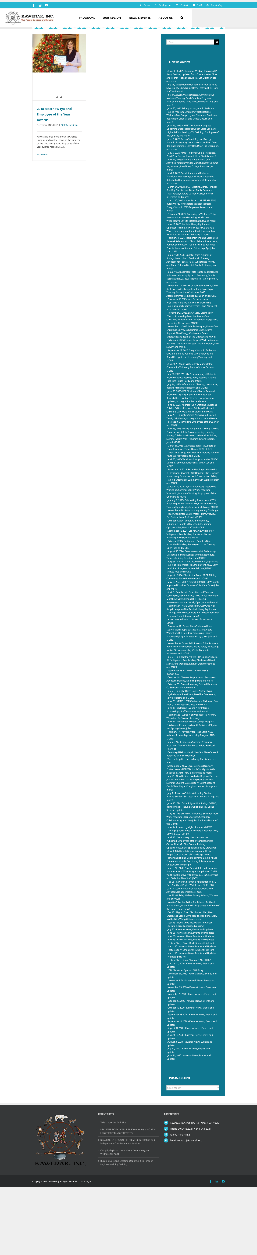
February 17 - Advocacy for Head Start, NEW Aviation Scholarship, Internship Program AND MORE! (190, 735)
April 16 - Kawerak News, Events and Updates (190, 939)
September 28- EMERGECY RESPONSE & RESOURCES (187, 672)
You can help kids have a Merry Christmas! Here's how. (192, 760)
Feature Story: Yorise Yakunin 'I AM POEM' (189, 960)
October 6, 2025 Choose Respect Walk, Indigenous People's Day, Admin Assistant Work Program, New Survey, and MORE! (192, 343)
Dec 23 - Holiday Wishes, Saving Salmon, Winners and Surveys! (192, 897)
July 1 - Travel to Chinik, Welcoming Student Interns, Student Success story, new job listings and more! (192, 796)
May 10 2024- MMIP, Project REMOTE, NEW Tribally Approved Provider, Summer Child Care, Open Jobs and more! (192, 585)
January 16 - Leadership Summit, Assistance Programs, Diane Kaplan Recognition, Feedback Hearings (191, 745)
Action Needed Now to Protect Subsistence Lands (189, 621)
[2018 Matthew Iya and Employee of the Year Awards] (59, 53)
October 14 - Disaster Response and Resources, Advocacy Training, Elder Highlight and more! (191, 679)
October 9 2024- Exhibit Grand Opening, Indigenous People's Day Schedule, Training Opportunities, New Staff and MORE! (189, 524)
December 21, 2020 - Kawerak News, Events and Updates (191, 975)
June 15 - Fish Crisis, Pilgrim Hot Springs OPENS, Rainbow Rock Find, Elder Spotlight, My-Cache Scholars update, (191, 807)
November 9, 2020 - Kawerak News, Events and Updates (191, 995)
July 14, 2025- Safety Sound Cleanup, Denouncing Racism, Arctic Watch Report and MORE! (192, 386)
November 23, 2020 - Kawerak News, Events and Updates (191, 989)
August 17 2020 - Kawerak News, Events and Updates (189, 1036)
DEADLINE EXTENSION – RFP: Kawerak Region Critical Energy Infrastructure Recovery (127, 1131)
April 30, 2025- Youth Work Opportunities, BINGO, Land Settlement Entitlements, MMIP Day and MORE (192, 463)
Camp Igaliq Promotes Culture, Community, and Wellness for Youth (125, 1152)
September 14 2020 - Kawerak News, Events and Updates (191, 1023)
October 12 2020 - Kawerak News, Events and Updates (190, 1009)
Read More (42, 154)
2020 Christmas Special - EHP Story (185, 970)
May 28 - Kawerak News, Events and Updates (190, 936)
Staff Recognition (69, 125)
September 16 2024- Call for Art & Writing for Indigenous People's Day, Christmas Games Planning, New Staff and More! (189, 534)
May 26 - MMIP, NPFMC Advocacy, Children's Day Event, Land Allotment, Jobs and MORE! (192, 702)
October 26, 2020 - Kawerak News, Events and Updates (190, 1002)
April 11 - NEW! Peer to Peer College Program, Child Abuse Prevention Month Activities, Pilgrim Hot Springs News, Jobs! (191, 725)
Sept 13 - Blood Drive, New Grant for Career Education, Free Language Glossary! (189, 924)
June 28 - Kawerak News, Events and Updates (190, 932)
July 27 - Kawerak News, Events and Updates (190, 929)
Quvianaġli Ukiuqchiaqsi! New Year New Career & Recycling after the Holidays (192, 754)
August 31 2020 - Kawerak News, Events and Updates (189, 1030)
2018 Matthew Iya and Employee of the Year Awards (54, 114)
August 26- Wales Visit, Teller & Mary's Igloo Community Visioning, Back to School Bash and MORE (190, 367)
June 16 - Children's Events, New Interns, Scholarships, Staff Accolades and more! (187, 709)
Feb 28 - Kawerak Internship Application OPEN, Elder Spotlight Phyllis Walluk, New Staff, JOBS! (191, 883)
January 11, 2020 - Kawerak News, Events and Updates (190, 965)
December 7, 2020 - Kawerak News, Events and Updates (190, 982)
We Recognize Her (176, 956)
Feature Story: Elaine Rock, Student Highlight (190, 943)
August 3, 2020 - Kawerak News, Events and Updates (189, 1043)
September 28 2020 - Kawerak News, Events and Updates (191, 1016)
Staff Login (85, 1181)
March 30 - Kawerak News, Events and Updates (191, 946)
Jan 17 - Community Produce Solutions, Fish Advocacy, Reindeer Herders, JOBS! (189, 890)
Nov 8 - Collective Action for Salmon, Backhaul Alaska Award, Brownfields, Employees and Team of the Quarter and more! (192, 906)
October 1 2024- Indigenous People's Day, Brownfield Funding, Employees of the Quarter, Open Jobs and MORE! (190, 544)
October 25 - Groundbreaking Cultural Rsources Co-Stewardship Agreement (191, 686)
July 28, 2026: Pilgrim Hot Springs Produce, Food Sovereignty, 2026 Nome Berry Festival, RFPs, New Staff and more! (192, 88)
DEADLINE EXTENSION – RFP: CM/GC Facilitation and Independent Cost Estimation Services (127, 1141)
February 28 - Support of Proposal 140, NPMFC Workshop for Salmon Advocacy (191, 716)
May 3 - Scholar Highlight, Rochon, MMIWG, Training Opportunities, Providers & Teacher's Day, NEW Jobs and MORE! (192, 831)
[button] (182, 18)
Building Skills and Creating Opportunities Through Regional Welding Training (126, 1162)
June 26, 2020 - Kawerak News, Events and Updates (188, 1057)
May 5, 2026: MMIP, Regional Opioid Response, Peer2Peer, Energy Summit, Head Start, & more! (191, 154)
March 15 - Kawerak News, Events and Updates (191, 953)
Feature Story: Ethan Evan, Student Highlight (190, 949)
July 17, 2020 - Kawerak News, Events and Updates (188, 1050)
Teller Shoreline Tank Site (113, 1122)
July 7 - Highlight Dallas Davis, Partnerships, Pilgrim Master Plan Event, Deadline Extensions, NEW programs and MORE (191, 694)
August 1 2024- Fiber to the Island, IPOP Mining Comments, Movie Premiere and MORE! (191, 577)
